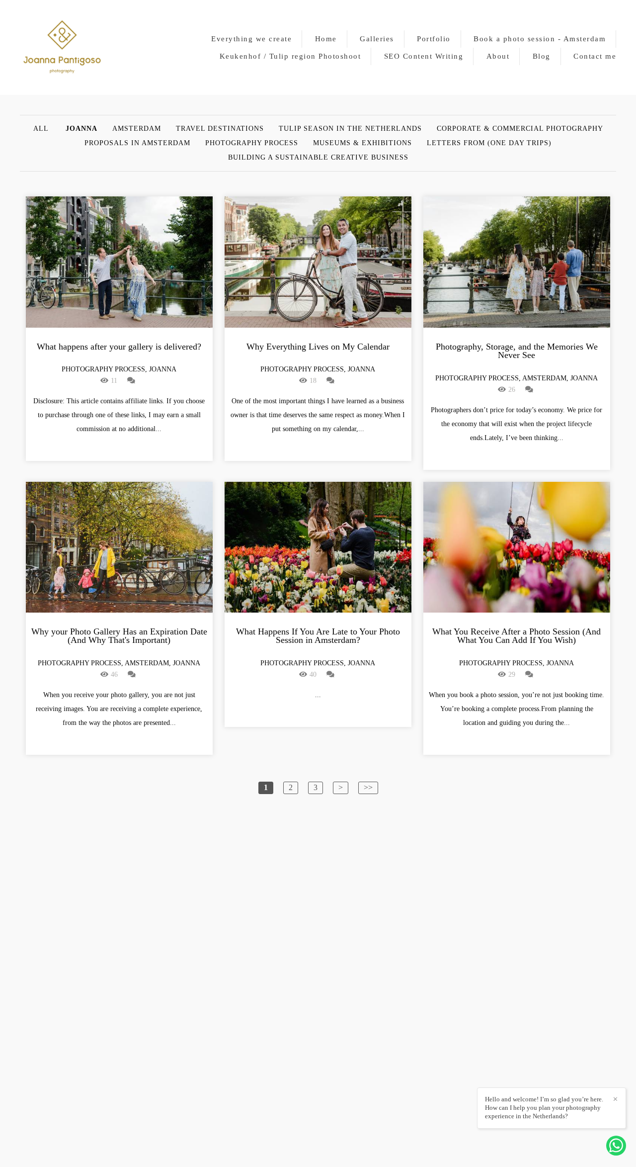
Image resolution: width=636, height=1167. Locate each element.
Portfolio (434, 39)
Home (326, 39)
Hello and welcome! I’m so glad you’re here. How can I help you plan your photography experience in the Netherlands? (544, 1107)
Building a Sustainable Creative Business (318, 157)
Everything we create (251, 39)
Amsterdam (136, 128)
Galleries (377, 39)
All (41, 128)
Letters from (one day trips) (489, 143)
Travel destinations (220, 128)
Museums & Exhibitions (362, 143)
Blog (542, 56)
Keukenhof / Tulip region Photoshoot (290, 56)
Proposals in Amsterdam (137, 143)
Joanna (81, 128)
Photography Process (251, 143)
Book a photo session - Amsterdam (540, 39)
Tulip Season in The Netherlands (350, 128)
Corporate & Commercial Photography (520, 128)
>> (368, 787)
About (498, 56)
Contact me (594, 56)
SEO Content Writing (424, 56)
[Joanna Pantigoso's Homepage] (62, 47)
